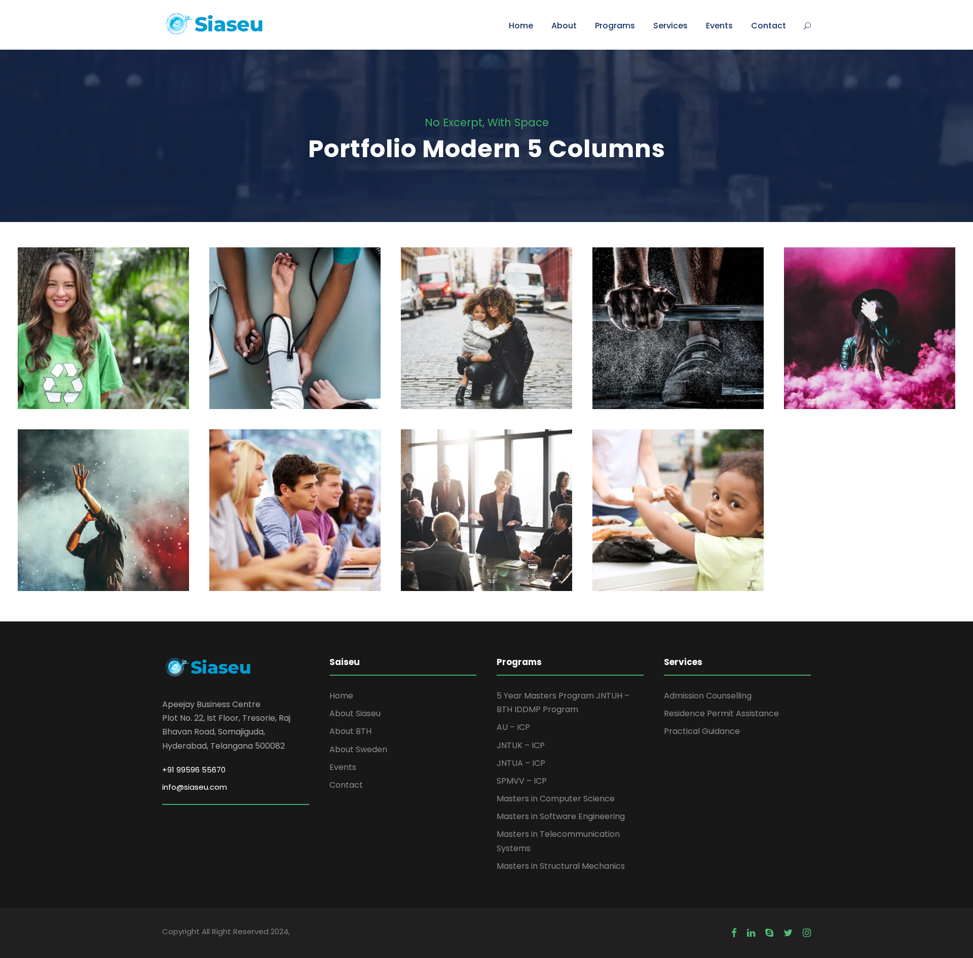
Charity (87, 356)
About (564, 25)
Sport (678, 351)
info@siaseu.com (194, 787)
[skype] (769, 933)
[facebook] (734, 933)
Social (121, 356)
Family (474, 351)
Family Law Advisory (486, 335)
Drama (887, 351)
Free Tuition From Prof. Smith (295, 516)
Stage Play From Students (870, 335)
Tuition (310, 538)
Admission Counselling (708, 696)
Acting (852, 351)
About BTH (350, 731)
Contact (768, 25)
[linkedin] (751, 933)
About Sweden (358, 749)
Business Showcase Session (486, 517)
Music (123, 533)
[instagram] (807, 933)
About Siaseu (355, 713)
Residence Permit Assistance (721, 713)
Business (486, 533)
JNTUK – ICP (521, 745)
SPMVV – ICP (522, 781)
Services (670, 25)
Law (504, 351)
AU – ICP (513, 727)
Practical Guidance (702, 731)
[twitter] (788, 933)
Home (521, 25)
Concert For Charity (103, 517)
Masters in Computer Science (556, 798)
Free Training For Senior (678, 335)
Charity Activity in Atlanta (678, 517)
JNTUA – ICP (521, 763)
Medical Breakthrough (295, 335)
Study (278, 538)
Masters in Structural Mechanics (561, 866)
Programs (615, 25)
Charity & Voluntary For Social (103, 335)
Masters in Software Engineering (561, 816)
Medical (295, 351)
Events (719, 25)
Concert (88, 533)
